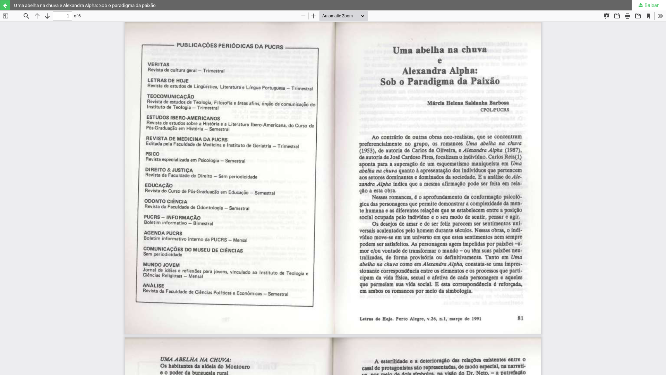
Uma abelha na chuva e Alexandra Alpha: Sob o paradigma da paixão (85, 5)
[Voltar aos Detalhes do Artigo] (5, 5)
